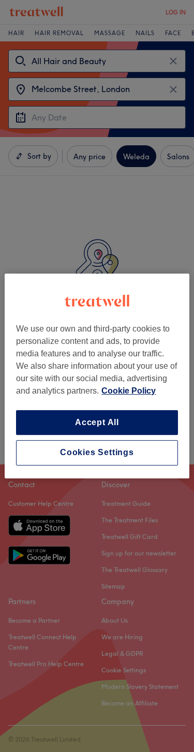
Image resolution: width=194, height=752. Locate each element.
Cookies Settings (97, 452)
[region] (97, 376)
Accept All (97, 422)
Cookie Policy (128, 390)
